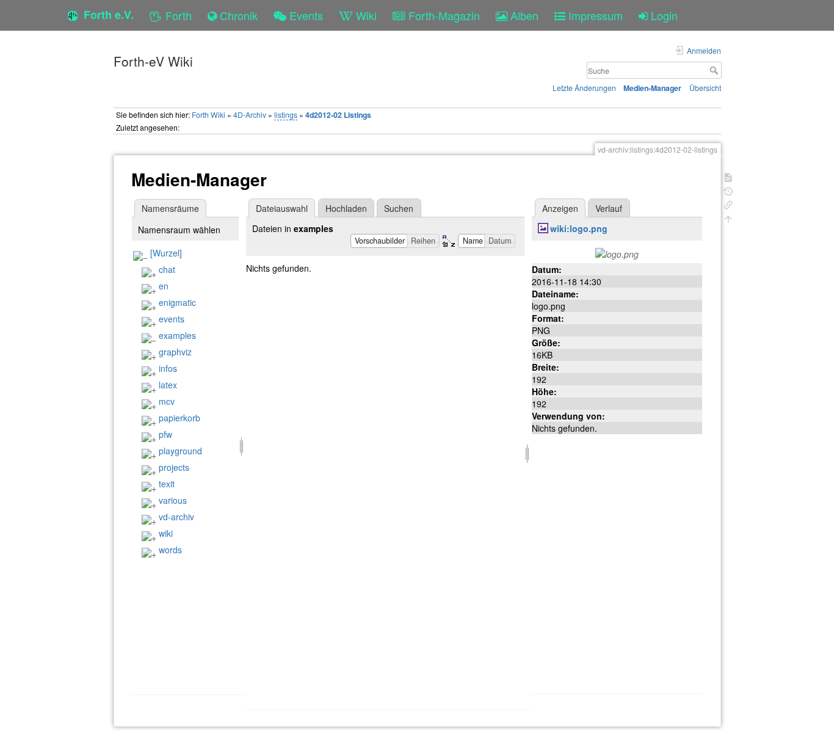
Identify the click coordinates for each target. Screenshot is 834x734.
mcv (167, 401)
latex (168, 385)
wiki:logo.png (578, 228)
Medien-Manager (652, 87)
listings (285, 114)
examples (177, 335)
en (164, 286)
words (170, 549)
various (173, 500)
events (171, 319)
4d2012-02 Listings (338, 114)
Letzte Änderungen (584, 87)
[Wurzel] (166, 253)
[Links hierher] (728, 204)
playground (180, 451)
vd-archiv (176, 517)
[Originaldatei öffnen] (617, 253)
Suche (715, 70)
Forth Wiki (208, 114)
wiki (166, 533)
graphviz (175, 352)
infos (168, 368)
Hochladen (346, 208)
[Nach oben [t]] (728, 218)
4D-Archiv (249, 114)
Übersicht (705, 87)
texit (167, 484)
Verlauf (608, 208)
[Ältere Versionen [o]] (728, 190)
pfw (165, 434)
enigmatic (177, 302)
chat (167, 269)
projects (174, 467)
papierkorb (179, 418)
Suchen (398, 208)
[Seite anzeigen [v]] (728, 176)
